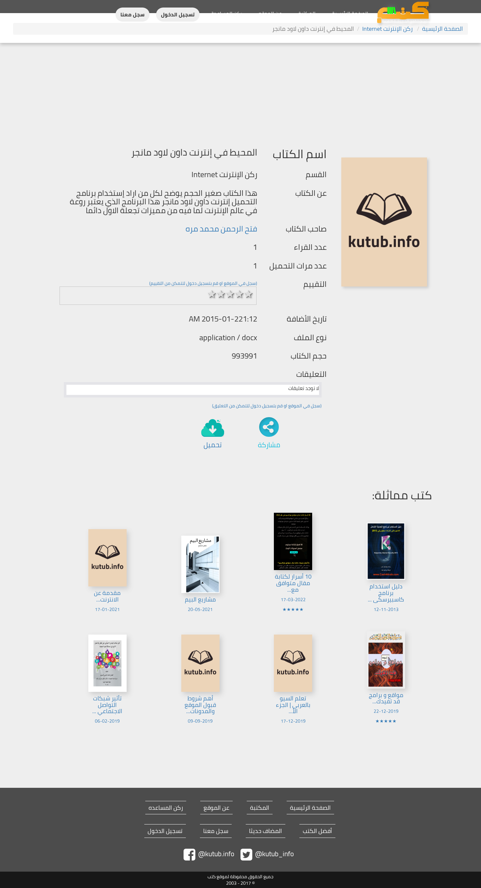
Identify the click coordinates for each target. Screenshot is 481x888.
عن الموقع (270, 13)
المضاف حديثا (265, 831)
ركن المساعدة (226, 13)
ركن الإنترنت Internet (388, 28)
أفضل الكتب (317, 831)
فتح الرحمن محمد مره (221, 228)
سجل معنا (132, 14)
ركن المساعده (166, 808)
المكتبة (306, 13)
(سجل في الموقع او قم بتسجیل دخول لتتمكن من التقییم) (203, 283)
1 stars (212, 294)
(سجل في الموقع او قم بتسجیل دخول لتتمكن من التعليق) (267, 405)
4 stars (239, 294)
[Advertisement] (240, 92)
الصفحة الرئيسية (350, 13)
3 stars (230, 294)
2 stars (221, 294)
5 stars (248, 294)
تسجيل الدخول (178, 14)
